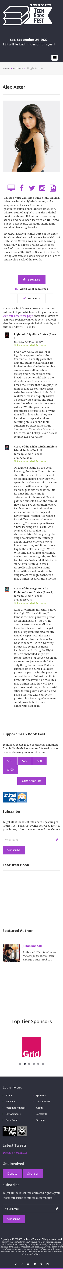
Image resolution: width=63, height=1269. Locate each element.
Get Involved (43, 1101)
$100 (10, 770)
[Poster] (53, 188)
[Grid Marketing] (13, 1046)
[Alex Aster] (31, 141)
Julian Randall (32, 946)
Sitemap (40, 1120)
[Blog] (34, 1264)
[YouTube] (28, 1264)
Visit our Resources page (18, 316)
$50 (39, 761)
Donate (12, 1173)
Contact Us (41, 1114)
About (39, 1107)
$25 (24, 761)
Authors (18, 68)
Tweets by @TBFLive (15, 1152)
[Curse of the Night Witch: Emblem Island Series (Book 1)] (7, 447)
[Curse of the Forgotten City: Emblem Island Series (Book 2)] (7, 589)
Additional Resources (33, 289)
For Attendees (13, 1114)
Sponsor (32, 1173)
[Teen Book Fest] (27, 14)
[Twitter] (32, 188)
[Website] (11, 188)
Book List (33, 279)
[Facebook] (22, 188)
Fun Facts (33, 298)
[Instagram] (42, 188)
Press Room (12, 1120)
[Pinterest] (41, 1264)
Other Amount (31, 781)
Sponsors (41, 1095)
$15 (9, 761)
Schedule (10, 1101)
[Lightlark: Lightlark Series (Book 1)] (7, 334)
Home (6, 68)
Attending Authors (15, 1107)
